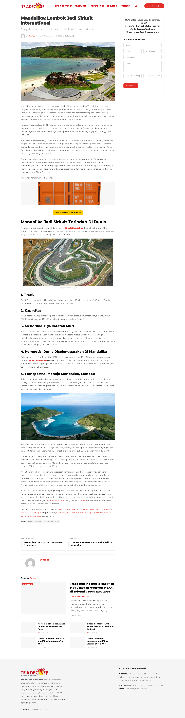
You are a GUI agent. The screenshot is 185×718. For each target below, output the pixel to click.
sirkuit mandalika (51, 521)
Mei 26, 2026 (43, 632)
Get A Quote (154, 6)
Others (125, 6)
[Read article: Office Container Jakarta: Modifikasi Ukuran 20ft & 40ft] (28, 642)
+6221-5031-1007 (139, 685)
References (97, 6)
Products (80, 6)
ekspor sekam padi (67, 509)
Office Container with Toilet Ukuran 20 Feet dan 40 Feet (100, 626)
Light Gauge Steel (33, 516)
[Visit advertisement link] (68, 528)
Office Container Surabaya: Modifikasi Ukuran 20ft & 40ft (97, 641)
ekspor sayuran (63, 512)
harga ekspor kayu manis (88, 509)
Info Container (63, 6)
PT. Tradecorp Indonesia (37, 710)
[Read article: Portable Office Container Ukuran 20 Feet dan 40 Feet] (28, 627)
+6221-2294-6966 (155, 685)
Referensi (69, 36)
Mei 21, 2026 (92, 647)
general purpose (34, 521)
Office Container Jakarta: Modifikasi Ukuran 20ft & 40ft (51, 641)
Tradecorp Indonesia (32, 680)
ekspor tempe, (49, 512)
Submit (130, 85)
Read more (78, 616)
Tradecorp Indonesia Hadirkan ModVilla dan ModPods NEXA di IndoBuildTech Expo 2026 (92, 587)
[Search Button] (136, 6)
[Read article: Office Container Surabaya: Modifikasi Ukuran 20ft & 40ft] (77, 642)
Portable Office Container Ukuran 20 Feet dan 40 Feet (51, 626)
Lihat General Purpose (68, 213)
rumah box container (55, 500)
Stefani (32, 36)
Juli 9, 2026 (92, 596)
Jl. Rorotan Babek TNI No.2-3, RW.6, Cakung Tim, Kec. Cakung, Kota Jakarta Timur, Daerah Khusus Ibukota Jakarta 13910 (140, 677)
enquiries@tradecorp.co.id (137, 689)
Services (112, 6)
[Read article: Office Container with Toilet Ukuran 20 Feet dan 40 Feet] (77, 627)
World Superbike (38, 360)
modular (82, 500)
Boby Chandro (78, 596)
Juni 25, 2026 (43, 647)
